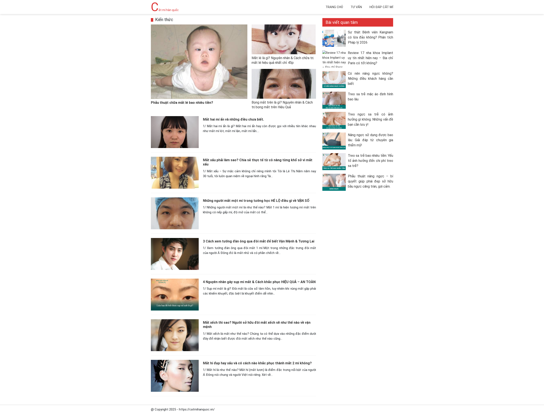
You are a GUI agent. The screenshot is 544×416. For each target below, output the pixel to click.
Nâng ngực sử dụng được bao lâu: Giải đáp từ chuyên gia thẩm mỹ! (370, 140)
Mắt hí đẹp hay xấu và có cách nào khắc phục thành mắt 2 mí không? (257, 363)
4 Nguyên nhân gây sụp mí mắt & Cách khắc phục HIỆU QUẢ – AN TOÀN (259, 282)
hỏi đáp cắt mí (381, 7)
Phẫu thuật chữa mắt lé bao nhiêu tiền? (182, 103)
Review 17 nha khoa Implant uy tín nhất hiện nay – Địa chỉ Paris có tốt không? (370, 58)
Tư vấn (356, 7)
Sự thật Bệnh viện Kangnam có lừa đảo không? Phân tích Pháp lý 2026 (370, 37)
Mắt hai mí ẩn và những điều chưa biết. (233, 119)
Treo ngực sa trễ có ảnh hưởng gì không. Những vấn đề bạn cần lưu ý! (370, 119)
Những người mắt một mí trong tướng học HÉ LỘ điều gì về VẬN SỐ (256, 201)
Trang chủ (334, 7)
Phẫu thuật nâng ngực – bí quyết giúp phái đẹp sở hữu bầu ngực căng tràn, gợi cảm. (370, 181)
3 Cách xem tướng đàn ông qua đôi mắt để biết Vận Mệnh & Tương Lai (258, 241)
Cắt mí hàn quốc (165, 10)
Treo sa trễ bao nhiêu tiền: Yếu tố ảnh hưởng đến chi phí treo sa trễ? (370, 161)
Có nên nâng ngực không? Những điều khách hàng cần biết (370, 78)
